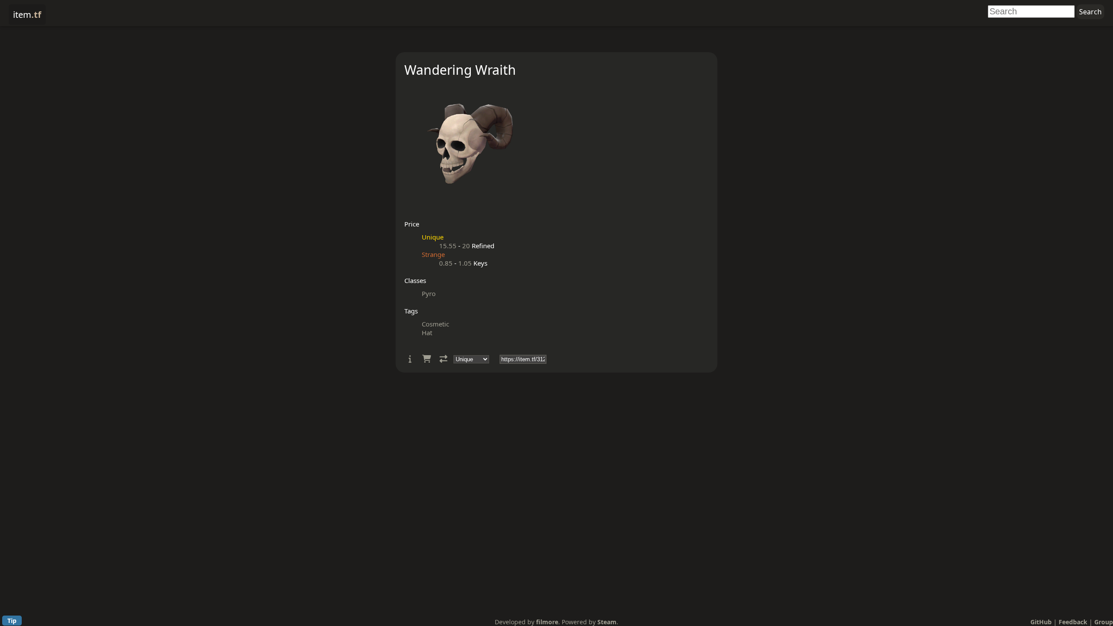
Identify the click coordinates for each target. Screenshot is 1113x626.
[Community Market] (426, 358)
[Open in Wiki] (410, 358)
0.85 (446, 263)
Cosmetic (435, 324)
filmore (547, 622)
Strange (433, 254)
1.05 (465, 263)
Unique (432, 237)
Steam (606, 622)
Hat (427, 332)
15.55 (448, 245)
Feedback (1073, 622)
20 (466, 245)
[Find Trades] (443, 358)
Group (1103, 622)
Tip (12, 620)
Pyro (429, 293)
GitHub (1041, 622)
